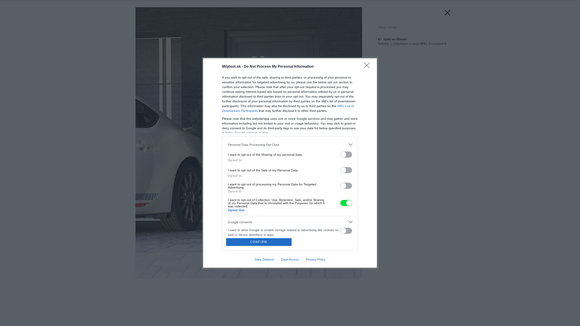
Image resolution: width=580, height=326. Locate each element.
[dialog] (290, 163)
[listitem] (290, 144)
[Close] (368, 66)
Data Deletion (264, 259)
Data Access (290, 259)
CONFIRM (258, 242)
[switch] (346, 154)
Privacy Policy (316, 259)
